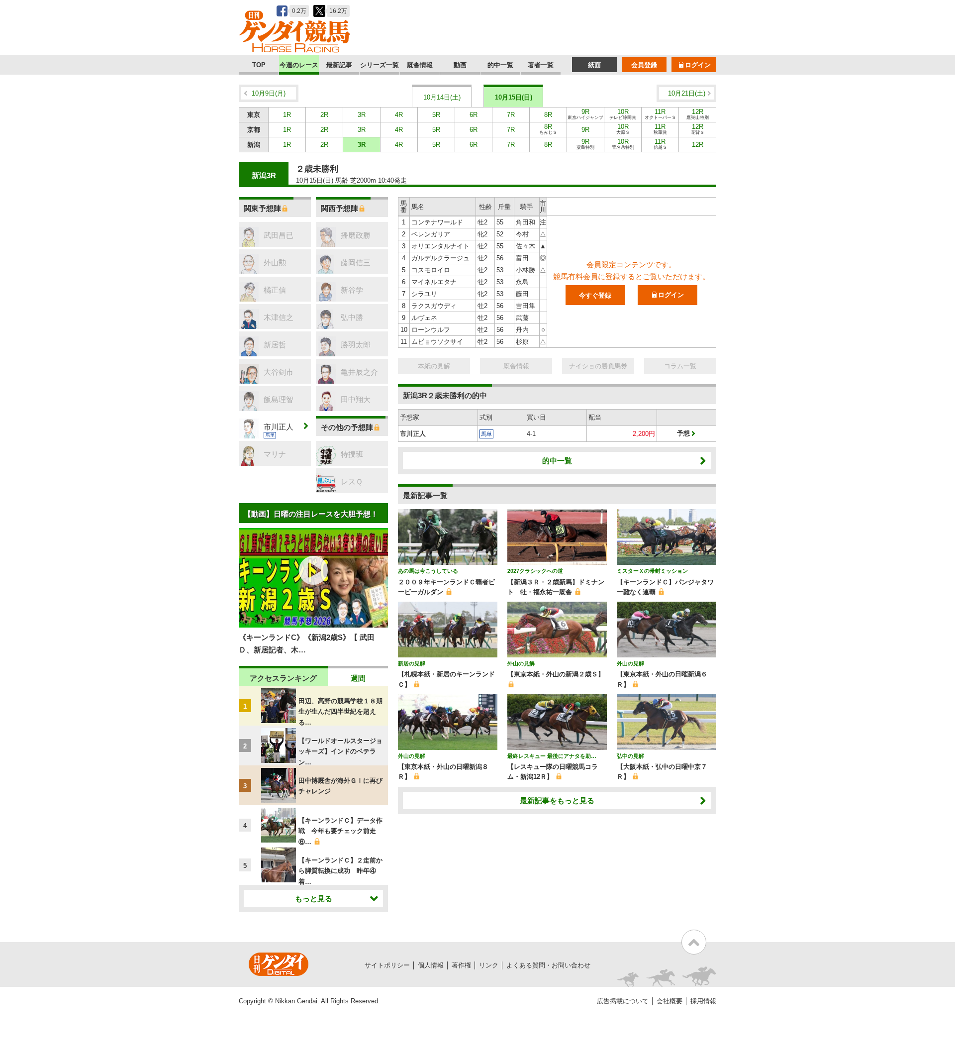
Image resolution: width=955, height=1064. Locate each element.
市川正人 (413, 433)
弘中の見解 (630, 756)
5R (436, 114)
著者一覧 (541, 65)
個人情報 (431, 965)
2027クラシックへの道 (535, 571)
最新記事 (339, 65)
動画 (460, 65)
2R (324, 114)
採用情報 (703, 1001)
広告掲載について (623, 1001)
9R (585, 114)
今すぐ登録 (595, 295)
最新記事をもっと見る (557, 800)
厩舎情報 (420, 65)
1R (287, 114)
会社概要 (669, 1001)
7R (511, 114)
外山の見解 (521, 663)
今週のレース (299, 65)
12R (697, 114)
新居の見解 (411, 663)
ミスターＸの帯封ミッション (652, 571)
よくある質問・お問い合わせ (548, 965)
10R (622, 114)
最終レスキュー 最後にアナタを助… (551, 756)
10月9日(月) (269, 93)
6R (474, 114)
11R (660, 114)
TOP (259, 65)
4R (399, 114)
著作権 (461, 965)
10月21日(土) (686, 93)
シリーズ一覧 (379, 65)
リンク (488, 965)
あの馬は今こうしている (428, 571)
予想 (683, 433)
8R (548, 114)
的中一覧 (500, 65)
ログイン (698, 65)
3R (362, 114)
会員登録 (644, 65)
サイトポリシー (387, 965)
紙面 (594, 65)
